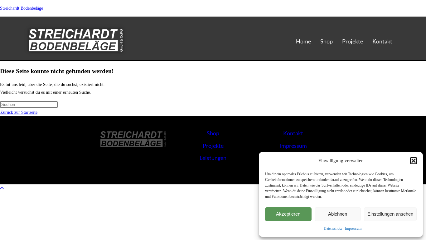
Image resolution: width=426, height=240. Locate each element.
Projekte (352, 41)
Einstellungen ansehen (390, 214)
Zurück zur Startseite (18, 112)
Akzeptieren (288, 214)
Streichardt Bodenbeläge (21, 8)
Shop (326, 41)
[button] (413, 161)
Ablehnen (337, 214)
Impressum (353, 228)
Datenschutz (333, 228)
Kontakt (382, 41)
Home (303, 41)
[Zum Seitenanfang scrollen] (2, 188)
